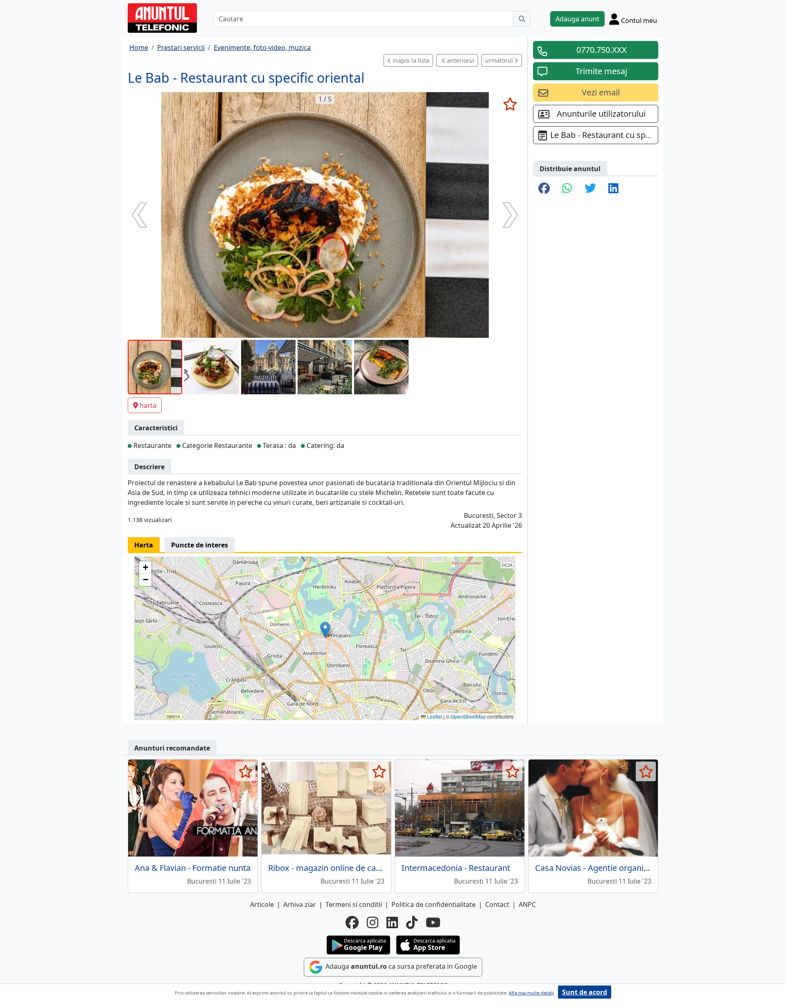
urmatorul (500, 60)
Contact (497, 904)
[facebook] (352, 922)
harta (148, 405)
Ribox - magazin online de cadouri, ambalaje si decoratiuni (378, 867)
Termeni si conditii (353, 904)
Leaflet (434, 716)
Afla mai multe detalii (531, 993)
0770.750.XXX (601, 49)
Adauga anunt (577, 18)
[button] (325, 630)
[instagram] (372, 922)
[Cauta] (522, 19)
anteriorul (459, 60)
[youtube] (433, 922)
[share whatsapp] (567, 189)
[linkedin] (392, 922)
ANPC (527, 904)
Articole (262, 904)
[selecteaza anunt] (510, 104)
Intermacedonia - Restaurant (456, 867)
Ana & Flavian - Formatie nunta (193, 867)
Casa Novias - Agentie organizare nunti (608, 867)
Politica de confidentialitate (433, 904)
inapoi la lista (410, 60)
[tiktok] (412, 922)
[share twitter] (590, 189)
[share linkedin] (613, 189)
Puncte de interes (199, 544)
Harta (143, 544)
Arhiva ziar (299, 904)
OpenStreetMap (468, 716)
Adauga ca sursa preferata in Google (400, 966)
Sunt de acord (584, 992)
